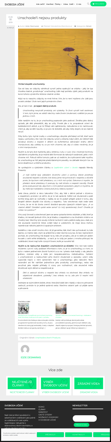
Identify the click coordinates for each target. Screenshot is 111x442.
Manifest (50, 4)
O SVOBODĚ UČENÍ (47, 420)
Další (71, 4)
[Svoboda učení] (16, 4)
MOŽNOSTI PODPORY (48, 417)
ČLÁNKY (41, 409)
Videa (65, 4)
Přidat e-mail (81, 425)
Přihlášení (99, 4)
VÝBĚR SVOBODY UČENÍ (55, 392)
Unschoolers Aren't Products (47, 338)
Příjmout (50, 435)
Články (57, 4)
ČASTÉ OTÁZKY (45, 415)
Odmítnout (78, 435)
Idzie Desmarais (32, 26)
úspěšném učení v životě (66, 168)
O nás (78, 4)
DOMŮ (41, 407)
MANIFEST (43, 412)
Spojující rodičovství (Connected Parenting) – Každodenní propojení (73, 316)
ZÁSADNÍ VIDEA (89, 392)
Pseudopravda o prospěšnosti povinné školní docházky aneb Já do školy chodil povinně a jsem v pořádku (35, 316)
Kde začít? (40, 4)
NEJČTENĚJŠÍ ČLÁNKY (22, 392)
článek (88, 26)
